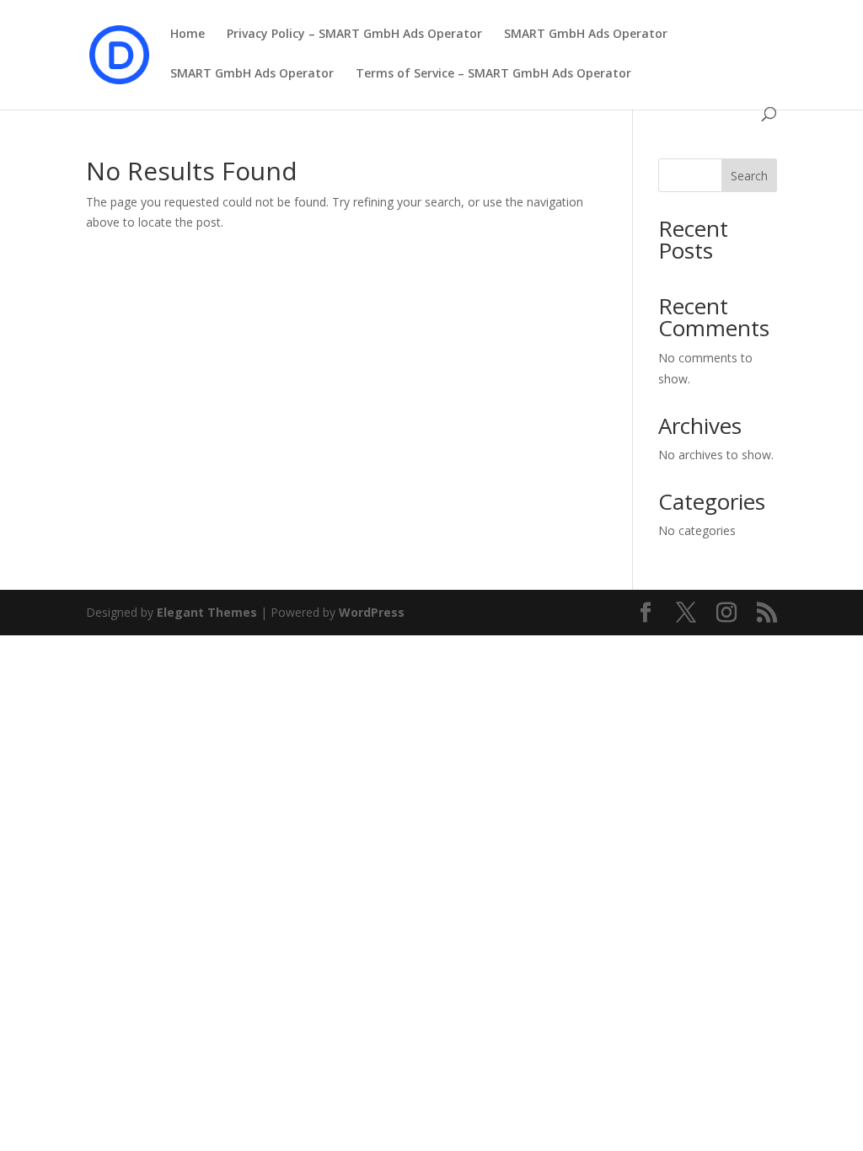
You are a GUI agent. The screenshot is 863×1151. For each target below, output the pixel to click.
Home (187, 34)
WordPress (372, 612)
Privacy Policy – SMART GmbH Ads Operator (354, 34)
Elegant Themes (207, 612)
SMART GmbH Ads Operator (585, 34)
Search (749, 176)
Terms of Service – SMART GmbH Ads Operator (493, 74)
